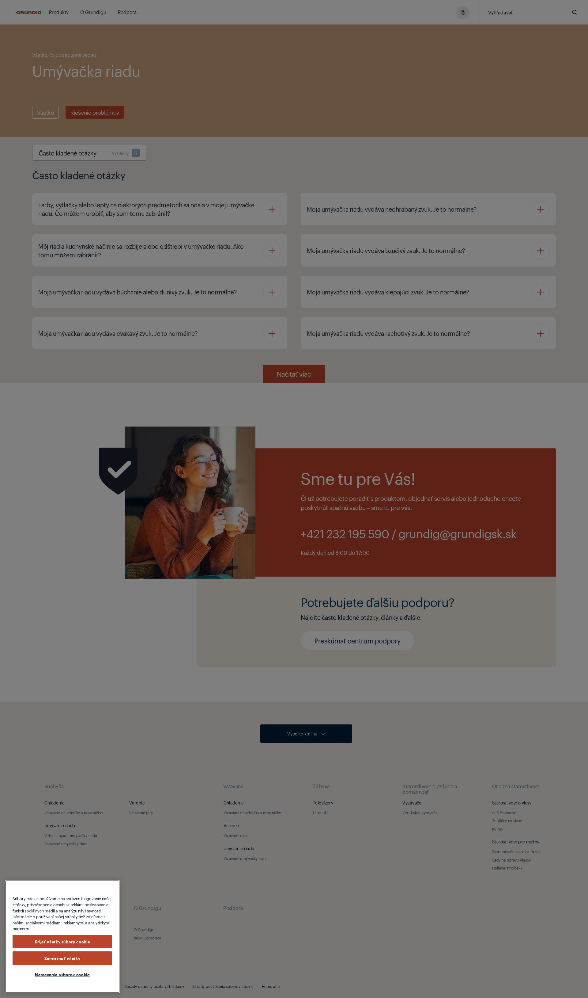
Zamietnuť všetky (62, 958)
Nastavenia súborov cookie (62, 974)
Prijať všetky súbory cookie (62, 941)
